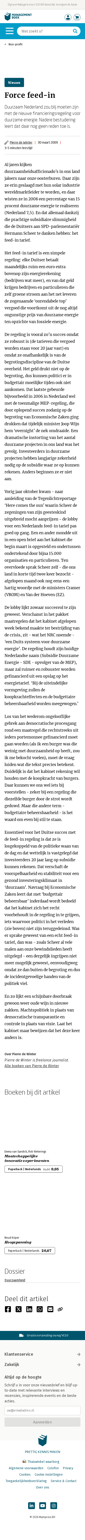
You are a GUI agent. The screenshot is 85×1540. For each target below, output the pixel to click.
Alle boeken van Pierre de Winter (32, 1066)
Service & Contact (63, 1481)
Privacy (68, 1468)
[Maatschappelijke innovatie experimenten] (20, 1122)
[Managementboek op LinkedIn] (31, 1505)
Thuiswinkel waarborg (43, 1462)
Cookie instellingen (49, 1475)
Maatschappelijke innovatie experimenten (27, 1158)
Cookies (25, 1475)
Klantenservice (19, 1354)
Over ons (42, 1487)
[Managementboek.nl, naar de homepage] (18, 20)
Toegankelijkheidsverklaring (26, 1481)
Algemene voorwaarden (26, 1468)
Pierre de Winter (21, 142)
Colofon (53, 1468)
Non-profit (15, 44)
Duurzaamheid (15, 1280)
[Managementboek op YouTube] (42, 1505)
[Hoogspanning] (20, 1208)
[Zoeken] (75, 31)
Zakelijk (12, 1364)
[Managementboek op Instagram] (53, 1505)
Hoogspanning (18, 1242)
